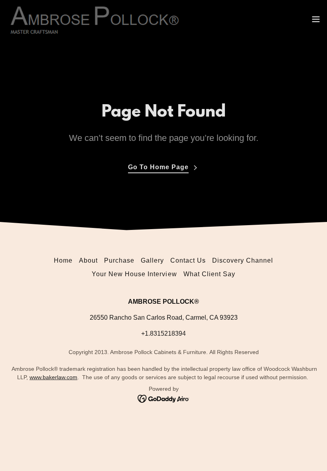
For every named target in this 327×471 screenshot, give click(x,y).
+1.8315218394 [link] (163, 333)
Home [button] (63, 260)
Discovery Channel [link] (242, 260)
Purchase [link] (119, 260)
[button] (316, 19)
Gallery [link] (152, 260)
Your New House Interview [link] (134, 274)
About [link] (88, 260)
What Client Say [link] (209, 274)
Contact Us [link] (188, 260)
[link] (94, 19)
